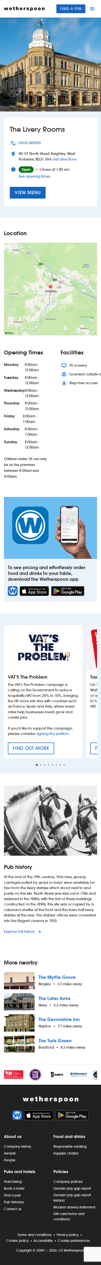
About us (12, 1136)
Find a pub (70, 8)
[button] (37, 765)
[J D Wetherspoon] (24, 9)
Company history (17, 1146)
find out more (33, 749)
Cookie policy (17, 1240)
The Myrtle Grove (57, 977)
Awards (10, 1153)
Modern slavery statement (74, 1207)
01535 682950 (30, 143)
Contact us (12, 1209)
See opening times (34, 176)
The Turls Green (55, 1041)
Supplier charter (65, 1153)
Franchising (13, 1181)
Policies (60, 1171)
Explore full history (20, 931)
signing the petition (52, 733)
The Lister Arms (54, 998)
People (9, 1160)
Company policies (68, 1181)
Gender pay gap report (72, 1188)
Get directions (64, 159)
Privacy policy (67, 1235)
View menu (28, 192)
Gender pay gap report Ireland (72, 1198)
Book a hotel (14, 1188)
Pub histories (14, 1202)
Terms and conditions (34, 1235)
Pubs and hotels (19, 1171)
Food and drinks (69, 1136)
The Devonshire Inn (59, 1019)
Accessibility (43, 1240)
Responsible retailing (70, 1146)
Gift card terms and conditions (68, 1216)
